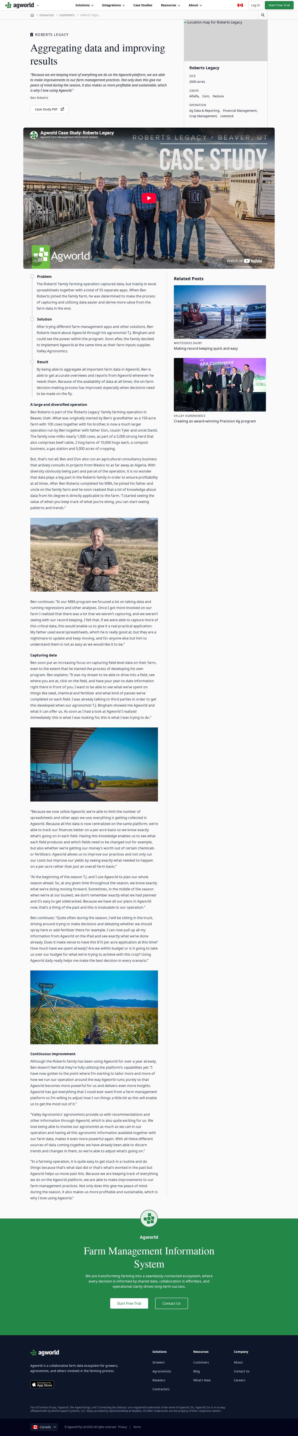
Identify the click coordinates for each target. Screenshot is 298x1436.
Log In (255, 5)
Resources (168, 5)
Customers (201, 1362)
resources (46, 15)
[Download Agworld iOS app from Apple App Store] (42, 1384)
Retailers (158, 1380)
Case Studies (142, 5)
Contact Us (172, 1303)
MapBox (137, 1411)
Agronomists (161, 1371)
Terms (137, 1427)
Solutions (82, 5)
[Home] (32, 15)
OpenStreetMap (118, 1411)
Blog (196, 1371)
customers (67, 15)
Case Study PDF (46, 109)
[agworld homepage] (22, 5)
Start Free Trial (279, 5)
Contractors (161, 1389)
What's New (202, 1380)
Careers (239, 1380)
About (193, 5)
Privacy (122, 1427)
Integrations (111, 5)
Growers (158, 1362)
